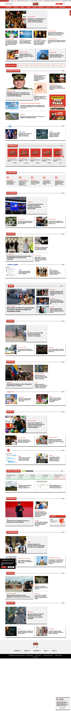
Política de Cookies (62, 705)
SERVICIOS (48, 7)
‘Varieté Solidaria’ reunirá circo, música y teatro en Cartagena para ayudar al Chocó (25, 561)
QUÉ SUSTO (54, 7)
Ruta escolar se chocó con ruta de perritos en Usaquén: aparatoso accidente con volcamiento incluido (23, 183)
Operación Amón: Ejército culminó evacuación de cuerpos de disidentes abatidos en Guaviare (54, 134)
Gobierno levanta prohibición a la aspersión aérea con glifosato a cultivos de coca (25, 486)
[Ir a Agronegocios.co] (27, 471)
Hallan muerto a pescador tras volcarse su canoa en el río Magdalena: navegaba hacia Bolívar (32, 117)
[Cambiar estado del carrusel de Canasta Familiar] (8, 1)
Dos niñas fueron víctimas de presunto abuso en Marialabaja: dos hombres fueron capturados (19, 257)
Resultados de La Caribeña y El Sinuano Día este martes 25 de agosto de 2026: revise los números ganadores (56, 441)
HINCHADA (28, 7)
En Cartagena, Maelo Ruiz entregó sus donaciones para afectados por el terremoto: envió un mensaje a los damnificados (41, 514)
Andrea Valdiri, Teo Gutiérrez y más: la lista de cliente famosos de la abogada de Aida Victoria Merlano (40, 42)
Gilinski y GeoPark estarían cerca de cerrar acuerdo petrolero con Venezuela (24, 459)
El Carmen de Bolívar (36, 65)
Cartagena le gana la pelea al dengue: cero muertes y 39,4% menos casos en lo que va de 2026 (40, 98)
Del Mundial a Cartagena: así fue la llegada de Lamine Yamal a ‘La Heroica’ (19, 384)
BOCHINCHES (41, 7)
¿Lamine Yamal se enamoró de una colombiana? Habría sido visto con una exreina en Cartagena (41, 523)
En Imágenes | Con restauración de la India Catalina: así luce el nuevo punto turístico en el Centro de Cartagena (55, 561)
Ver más (62, 70)
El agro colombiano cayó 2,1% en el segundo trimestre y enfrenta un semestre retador (55, 486)
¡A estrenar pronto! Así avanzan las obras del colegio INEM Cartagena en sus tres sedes (25, 222)
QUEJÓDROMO (8, 7)
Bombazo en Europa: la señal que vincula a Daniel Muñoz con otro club (24, 400)
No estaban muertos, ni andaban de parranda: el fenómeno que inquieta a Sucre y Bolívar (25, 632)
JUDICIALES (16, 7)
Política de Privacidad (29, 655)
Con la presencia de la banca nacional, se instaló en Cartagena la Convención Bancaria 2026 (35, 206)
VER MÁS (14, 162)
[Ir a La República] (8, 450)
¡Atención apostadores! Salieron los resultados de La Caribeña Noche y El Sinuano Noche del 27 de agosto (56, 34)
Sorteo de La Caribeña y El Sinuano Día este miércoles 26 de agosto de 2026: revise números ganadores (36, 425)
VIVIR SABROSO (62, 7)
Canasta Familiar (3, 0)
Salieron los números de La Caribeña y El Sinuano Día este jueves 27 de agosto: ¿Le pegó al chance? (26, 55)
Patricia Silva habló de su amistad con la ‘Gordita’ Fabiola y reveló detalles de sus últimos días (56, 301)
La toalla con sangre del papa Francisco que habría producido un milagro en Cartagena (55, 632)
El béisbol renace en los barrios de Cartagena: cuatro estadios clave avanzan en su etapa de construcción (41, 377)
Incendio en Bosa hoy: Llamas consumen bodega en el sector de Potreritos (47, 183)
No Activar (11, 567)
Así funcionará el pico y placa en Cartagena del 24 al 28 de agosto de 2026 (25, 350)
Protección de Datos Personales (48, 655)
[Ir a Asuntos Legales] (12, 264)
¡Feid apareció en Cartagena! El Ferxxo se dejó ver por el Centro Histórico (18, 521)
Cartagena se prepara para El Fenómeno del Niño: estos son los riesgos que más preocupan (56, 56)
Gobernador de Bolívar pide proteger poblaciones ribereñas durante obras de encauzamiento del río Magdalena (40, 78)
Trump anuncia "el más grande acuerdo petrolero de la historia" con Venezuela (24, 135)
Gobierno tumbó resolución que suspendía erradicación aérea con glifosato (24, 272)
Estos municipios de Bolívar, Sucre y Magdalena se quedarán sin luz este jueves (18, 596)
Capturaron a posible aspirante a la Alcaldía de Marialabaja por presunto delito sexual (41, 248)
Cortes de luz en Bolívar (24, 65)
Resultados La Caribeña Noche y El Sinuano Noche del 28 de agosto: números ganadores (36, 20)
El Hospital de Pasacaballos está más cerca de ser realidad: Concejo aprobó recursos (56, 222)
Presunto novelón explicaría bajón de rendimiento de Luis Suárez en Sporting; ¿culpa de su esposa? (57, 310)
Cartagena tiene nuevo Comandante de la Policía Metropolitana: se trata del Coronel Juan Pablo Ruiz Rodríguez (18, 94)
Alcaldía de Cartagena (58, 65)
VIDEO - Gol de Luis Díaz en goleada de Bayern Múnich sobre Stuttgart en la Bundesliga (55, 399)
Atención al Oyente (38, 655)
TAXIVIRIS (22, 7)
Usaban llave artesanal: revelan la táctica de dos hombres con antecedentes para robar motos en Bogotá (56, 293)
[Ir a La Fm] (9, 126)
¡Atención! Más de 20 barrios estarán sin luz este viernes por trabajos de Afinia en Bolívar (56, 41)
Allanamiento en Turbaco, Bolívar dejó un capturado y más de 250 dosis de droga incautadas (40, 259)
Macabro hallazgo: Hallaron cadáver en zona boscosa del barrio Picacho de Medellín (11, 183)
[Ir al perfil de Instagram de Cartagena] (36, 647)
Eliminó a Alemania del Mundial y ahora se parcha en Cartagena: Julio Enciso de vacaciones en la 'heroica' (41, 386)
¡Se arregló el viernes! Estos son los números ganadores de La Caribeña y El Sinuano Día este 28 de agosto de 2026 (11, 43)
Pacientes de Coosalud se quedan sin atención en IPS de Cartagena (41, 587)
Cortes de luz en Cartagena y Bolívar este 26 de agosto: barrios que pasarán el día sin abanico (41, 597)
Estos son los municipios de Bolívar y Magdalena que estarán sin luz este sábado (25, 42)
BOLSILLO (35, 7)
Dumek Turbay (47, 65)
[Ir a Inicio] (36, 3)
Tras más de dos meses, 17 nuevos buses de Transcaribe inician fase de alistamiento (56, 350)
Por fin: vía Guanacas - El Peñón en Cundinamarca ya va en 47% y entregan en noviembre (35, 183)
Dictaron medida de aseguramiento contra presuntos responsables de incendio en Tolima (55, 272)
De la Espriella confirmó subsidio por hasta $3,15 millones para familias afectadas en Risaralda (54, 459)
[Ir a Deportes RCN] (11, 392)
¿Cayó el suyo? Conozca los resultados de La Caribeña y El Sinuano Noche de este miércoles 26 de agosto (57, 87)
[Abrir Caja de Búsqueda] (64, 4)
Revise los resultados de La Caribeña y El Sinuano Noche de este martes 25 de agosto (24, 441)
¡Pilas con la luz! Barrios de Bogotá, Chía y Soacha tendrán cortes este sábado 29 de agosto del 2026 (59, 183)
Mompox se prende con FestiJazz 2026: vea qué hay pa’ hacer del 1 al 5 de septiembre (36, 545)
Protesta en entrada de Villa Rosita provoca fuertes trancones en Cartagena (35, 334)
